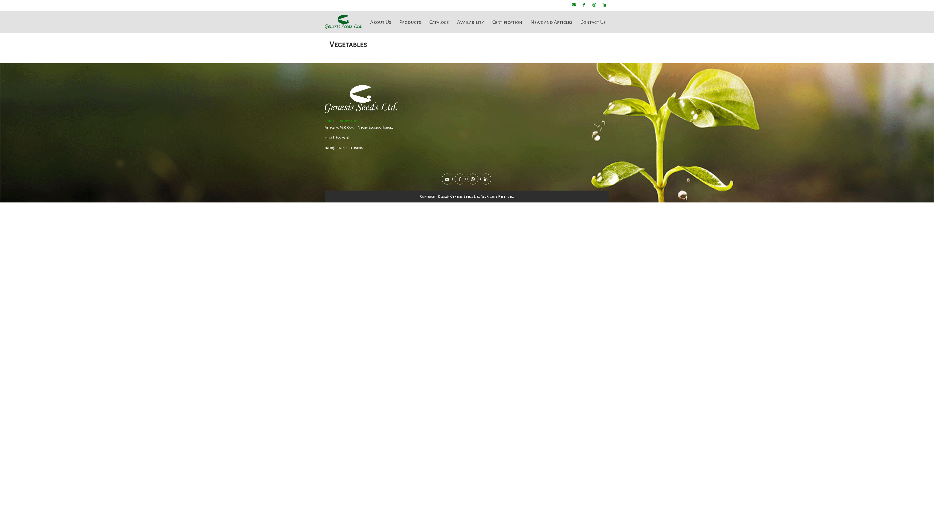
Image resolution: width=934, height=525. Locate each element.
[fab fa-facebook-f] (584, 5)
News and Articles (551, 22)
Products (410, 22)
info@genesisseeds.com (344, 148)
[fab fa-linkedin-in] (604, 5)
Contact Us (593, 22)
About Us (380, 22)
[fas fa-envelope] (574, 5)
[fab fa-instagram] (594, 5)
